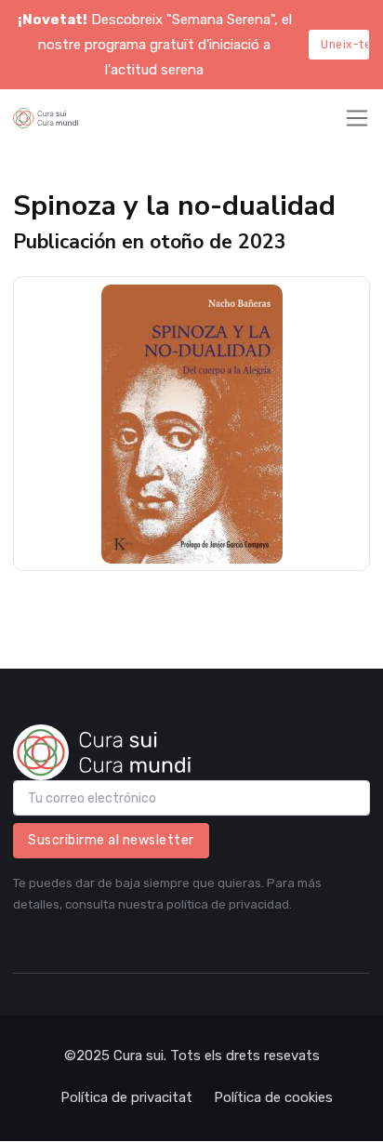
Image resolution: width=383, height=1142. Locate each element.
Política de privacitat (126, 1097)
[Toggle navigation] (357, 118)
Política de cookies (273, 1097)
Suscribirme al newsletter (111, 840)
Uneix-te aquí (345, 44)
